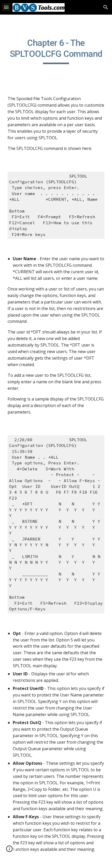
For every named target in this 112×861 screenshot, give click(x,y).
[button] (6, 7)
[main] (56, 50)
